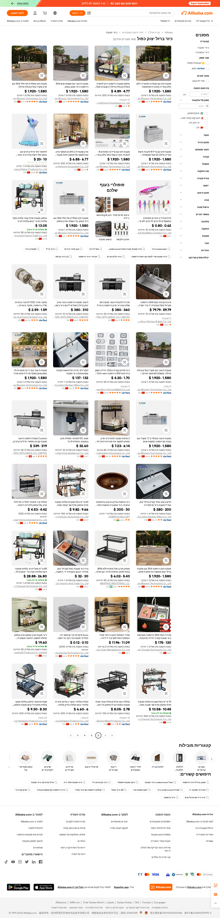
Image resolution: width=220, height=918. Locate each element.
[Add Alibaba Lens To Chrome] (161, 887)
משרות (209, 841)
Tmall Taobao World (93, 902)
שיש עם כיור (21, 790)
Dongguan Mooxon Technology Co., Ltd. (153, 98)
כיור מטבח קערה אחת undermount (125, 249)
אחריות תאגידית (204, 834)
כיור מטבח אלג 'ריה (73, 782)
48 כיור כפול (117, 790)
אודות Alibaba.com (202, 814)
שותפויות (38, 847)
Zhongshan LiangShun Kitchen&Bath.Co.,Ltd (112, 389)
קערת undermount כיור (168, 790)
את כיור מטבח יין (197, 790)
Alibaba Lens (194, 887)
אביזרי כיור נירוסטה (88, 256)
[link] (215, 885)
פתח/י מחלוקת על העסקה (72, 834)
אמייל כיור (94, 249)
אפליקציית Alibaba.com (71, 887)
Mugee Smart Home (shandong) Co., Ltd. (29, 519)
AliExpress (61, 902)
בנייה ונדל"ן (154, 32)
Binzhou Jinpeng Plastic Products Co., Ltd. (29, 169)
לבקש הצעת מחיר (119, 828)
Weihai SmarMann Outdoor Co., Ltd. (153, 232)
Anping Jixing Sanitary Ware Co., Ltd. (70, 385)
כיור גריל (50, 249)
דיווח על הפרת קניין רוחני (72, 847)
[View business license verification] (141, 913)
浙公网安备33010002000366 (166, 912)
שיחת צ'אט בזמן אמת (74, 828)
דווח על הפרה (78, 854)
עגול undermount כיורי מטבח (159, 782)
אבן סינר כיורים (71, 249)
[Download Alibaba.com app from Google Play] (18, 887)
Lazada (110, 902)
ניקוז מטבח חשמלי (126, 782)
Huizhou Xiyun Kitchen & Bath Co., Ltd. (153, 321)
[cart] (44, 13)
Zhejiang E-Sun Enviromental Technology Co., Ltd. (70, 652)
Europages (160, 902)
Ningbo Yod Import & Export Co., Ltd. (29, 317)
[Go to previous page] (112, 735)
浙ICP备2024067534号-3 (197, 912)
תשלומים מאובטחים (160, 821)
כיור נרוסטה (169, 797)
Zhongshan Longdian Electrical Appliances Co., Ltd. (70, 453)
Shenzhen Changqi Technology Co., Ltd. (70, 516)
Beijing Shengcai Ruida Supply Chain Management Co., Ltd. (112, 649)
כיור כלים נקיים (114, 256)
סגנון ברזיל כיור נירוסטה (194, 782)
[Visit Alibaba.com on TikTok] (6, 862)
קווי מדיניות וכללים (161, 857)
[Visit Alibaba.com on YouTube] (13, 862)
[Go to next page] (71, 735)
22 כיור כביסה (62, 256)
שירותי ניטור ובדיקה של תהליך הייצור (155, 849)
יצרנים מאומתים (119, 821)
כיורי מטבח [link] (111, 32)
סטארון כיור (30, 249)
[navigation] (194, 384)
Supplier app (121, 887)
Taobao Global (124, 902)
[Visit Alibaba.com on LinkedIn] (34, 862)
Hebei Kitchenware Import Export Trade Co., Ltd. (29, 235)
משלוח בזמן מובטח (160, 834)
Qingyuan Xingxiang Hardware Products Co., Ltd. (70, 720)
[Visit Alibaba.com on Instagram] (20, 862)
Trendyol (146, 902)
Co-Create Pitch (204, 828)
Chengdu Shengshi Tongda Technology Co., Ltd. (153, 649)
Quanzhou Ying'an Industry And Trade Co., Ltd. (70, 583)
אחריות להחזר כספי (160, 828)
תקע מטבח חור (140, 790)
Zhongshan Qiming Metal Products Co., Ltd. (112, 720)
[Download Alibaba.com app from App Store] (44, 887)
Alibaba (169, 32)
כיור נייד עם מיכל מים (195, 797)
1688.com (74, 902)
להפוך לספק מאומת (32, 841)
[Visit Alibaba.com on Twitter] (27, 862)
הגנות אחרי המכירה (160, 841)
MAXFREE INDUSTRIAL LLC (115, 583)
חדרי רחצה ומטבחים (132, 32)
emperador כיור (159, 249)
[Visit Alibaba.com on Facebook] (40, 862)
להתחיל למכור (35, 828)
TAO (137, 902)
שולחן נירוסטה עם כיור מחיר (88, 790)
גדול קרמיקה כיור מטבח (42, 782)
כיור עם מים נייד (99, 782)
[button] (89, 13)
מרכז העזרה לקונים (75, 821)
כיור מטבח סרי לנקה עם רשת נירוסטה (149, 256)
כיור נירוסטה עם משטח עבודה (51, 790)
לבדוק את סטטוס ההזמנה (30, 834)
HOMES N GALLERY (119, 516)
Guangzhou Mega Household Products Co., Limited (29, 652)
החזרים (81, 841)
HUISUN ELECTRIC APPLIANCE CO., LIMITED (112, 317)
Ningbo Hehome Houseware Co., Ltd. (112, 102)
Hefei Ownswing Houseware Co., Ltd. (112, 453)
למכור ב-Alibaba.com (32, 821)
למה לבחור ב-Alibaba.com (199, 821)
